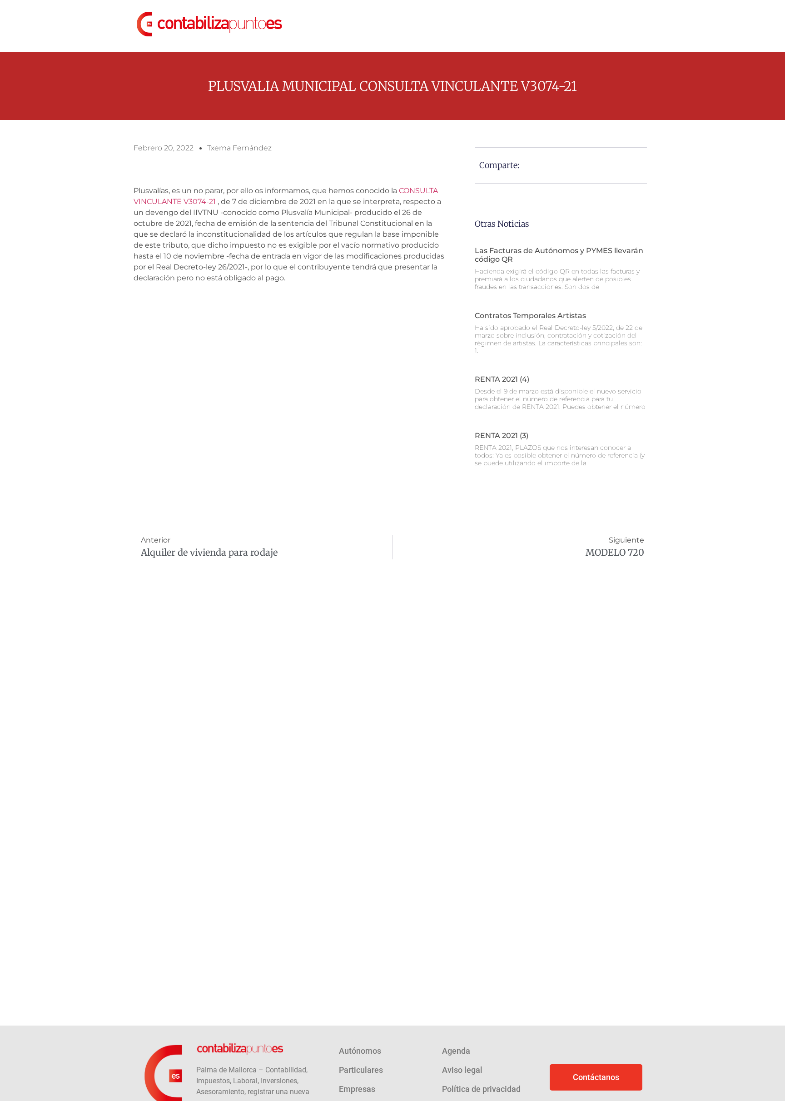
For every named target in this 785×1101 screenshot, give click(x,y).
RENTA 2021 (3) (501, 435)
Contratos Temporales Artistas (530, 315)
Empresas (357, 1089)
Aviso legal (462, 1070)
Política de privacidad (481, 1089)
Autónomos (360, 1051)
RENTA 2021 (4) (502, 379)
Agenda (456, 1051)
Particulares (361, 1070)
